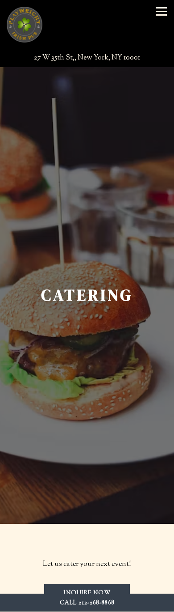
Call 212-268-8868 (87, 603)
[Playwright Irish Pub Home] (24, 24)
